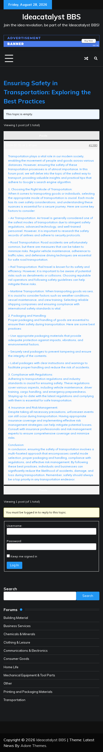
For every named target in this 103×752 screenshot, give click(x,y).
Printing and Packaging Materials (28, 692)
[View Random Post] (86, 58)
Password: (14, 541)
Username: (14, 526)
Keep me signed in (24, 556)
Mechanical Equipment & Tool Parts (29, 675)
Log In (14, 565)
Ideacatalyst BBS (51, 16)
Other (8, 683)
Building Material (16, 618)
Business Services (17, 626)
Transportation (14, 700)
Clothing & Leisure (17, 642)
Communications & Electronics (26, 650)
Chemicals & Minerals (19, 634)
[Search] (95, 58)
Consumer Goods (16, 659)
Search (10, 588)
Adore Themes (33, 745)
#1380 (93, 145)
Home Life (11, 667)
